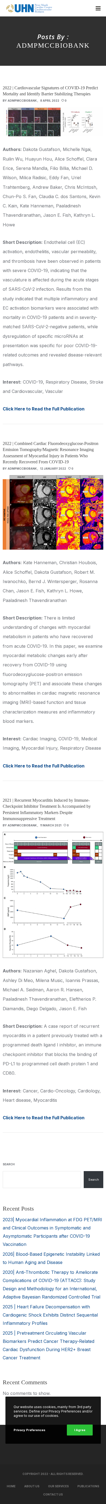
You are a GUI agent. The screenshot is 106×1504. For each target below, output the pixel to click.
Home (11, 1486)
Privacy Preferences (29, 1430)
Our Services (58, 1486)
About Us (31, 1486)
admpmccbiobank (22, 100)
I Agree (79, 1430)
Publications (88, 1486)
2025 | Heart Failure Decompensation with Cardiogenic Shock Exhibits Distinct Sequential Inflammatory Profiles (50, 1315)
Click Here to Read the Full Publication (44, 409)
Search (9, 1164)
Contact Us (53, 1494)
